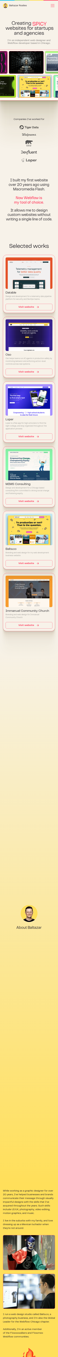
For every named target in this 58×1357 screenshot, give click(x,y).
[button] (52, 5)
